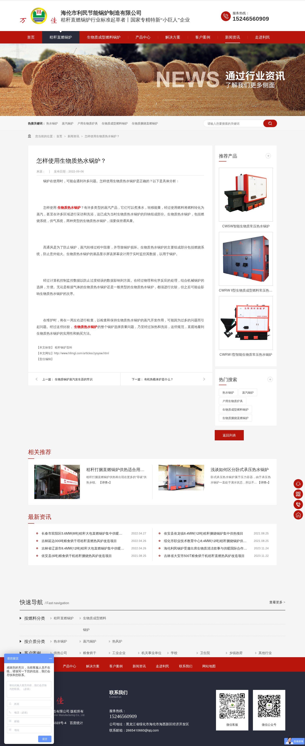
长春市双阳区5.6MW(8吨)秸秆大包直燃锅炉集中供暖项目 (82, 533)
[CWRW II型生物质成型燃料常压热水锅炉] (246, 259)
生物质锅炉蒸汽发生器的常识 (74, 379)
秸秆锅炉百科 (63, 347)
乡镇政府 (236, 653)
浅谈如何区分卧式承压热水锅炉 (240, 469)
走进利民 (262, 37)
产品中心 (142, 37)
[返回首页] (298, 514)
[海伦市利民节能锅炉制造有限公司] (38, 23)
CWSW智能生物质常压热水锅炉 (246, 226)
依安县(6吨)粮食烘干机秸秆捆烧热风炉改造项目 (76, 555)
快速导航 (152, 602)
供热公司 (60, 653)
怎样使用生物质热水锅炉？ (102, 136)
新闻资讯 (232, 37)
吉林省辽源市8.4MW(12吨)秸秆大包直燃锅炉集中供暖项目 (82, 548)
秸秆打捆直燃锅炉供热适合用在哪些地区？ (116, 469)
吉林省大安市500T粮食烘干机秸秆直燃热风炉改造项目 (204, 555)
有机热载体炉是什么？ (158, 379)
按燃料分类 (34, 618)
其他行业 (265, 653)
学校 (174, 653)
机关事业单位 (151, 653)
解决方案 (172, 37)
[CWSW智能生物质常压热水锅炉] (246, 194)
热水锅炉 (52, 123)
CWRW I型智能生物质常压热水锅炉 (246, 354)
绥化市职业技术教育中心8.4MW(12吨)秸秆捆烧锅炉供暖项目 (205, 540)
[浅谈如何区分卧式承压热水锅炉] (181, 478)
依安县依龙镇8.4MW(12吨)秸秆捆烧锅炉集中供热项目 (203, 533)
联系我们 (185, 666)
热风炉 (117, 641)
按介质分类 (34, 641)
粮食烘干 (89, 653)
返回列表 (229, 435)
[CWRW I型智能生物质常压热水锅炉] (246, 323)
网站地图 (209, 666)
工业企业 (119, 653)
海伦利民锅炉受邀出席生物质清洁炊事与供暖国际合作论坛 (205, 548)
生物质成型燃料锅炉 (104, 37)
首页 (31, 37)
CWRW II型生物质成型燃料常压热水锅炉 (246, 290)
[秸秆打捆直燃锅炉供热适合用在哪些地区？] (57, 482)
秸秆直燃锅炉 (61, 37)
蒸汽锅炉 (67, 123)
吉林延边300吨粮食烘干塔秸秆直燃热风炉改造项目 (79, 540)
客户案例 (202, 37)
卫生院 (205, 653)
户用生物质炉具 (87, 123)
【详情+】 (105, 482)
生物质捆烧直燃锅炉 (145, 123)
